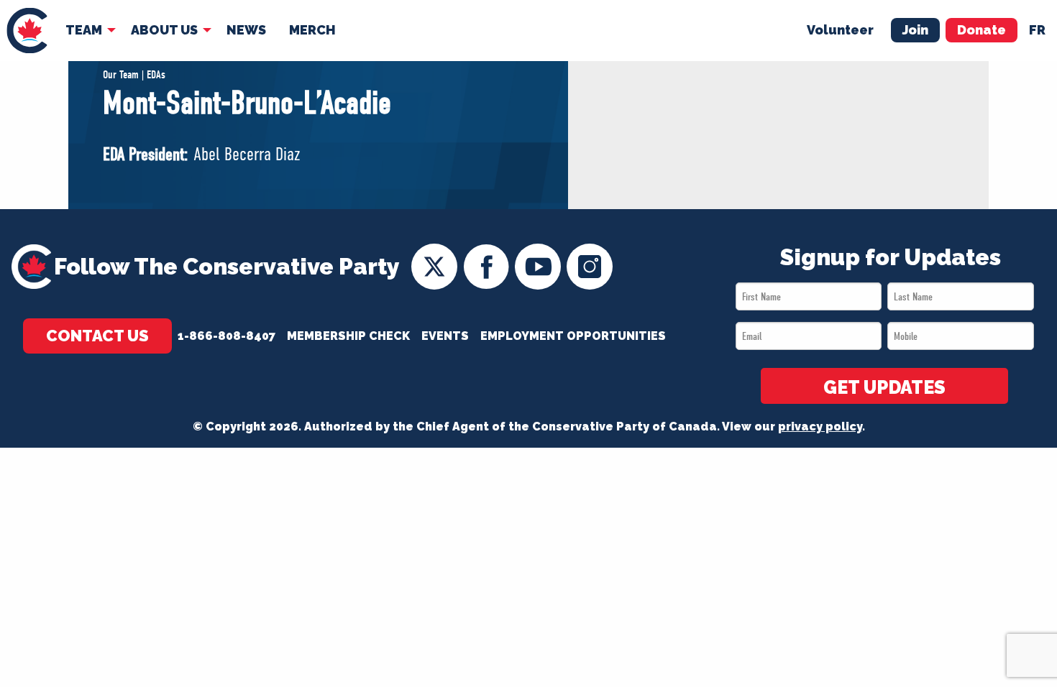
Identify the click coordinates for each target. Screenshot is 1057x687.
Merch (312, 29)
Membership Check (348, 336)
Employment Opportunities (573, 336)
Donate (981, 29)
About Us (164, 29)
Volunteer (840, 29)
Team (83, 29)
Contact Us (97, 335)
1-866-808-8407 (226, 336)
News (246, 29)
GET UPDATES (884, 387)
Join (915, 29)
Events (445, 336)
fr (1037, 29)
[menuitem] (27, 30)
